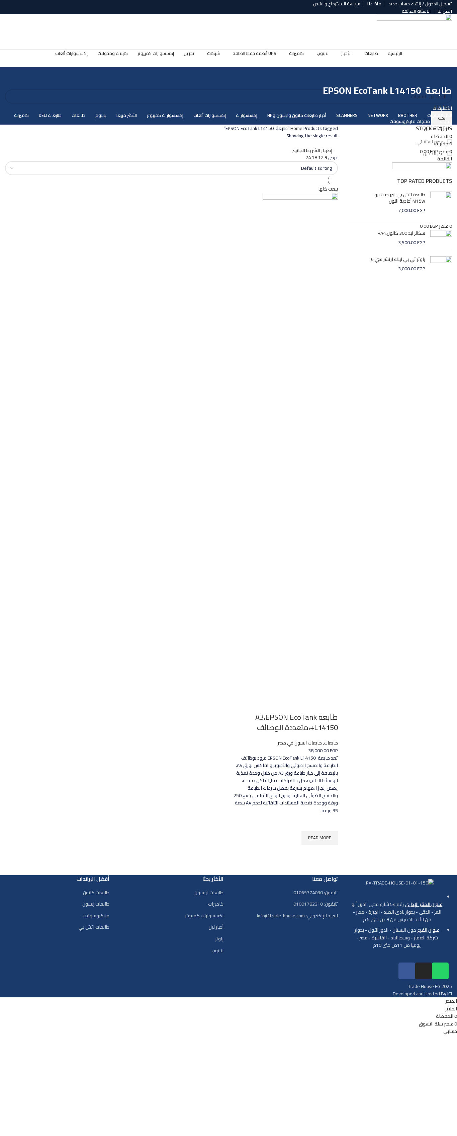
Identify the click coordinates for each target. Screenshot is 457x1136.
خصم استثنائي (431, 142)
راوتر (219, 939)
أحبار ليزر (216, 927)
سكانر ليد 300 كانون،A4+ (401, 233)
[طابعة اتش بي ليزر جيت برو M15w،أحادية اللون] (441, 206)
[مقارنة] (329, 703)
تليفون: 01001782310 (315, 904)
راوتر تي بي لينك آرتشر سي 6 (398, 259)
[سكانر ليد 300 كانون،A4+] (441, 238)
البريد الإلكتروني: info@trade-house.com (297, 916)
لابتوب (217, 950)
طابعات (331, 742)
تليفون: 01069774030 (315, 893)
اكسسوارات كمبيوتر (204, 916)
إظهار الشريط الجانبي (311, 150)
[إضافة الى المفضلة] (329, 822)
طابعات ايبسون (208, 893)
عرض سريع (329, 853)
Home (296, 128)
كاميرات (215, 904)
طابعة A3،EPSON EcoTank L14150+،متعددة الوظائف (296, 722)
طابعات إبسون (95, 904)
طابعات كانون (96, 893)
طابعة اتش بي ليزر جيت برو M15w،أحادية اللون (399, 198)
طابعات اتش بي (94, 927)
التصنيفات (442, 108)
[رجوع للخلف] (443, 75)
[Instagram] (423, 971)
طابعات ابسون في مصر (300, 742)
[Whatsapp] (440, 971)
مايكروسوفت (96, 916)
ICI (449, 993)
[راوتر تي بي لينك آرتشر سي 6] (441, 266)
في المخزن (434, 153)
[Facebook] (406, 971)
